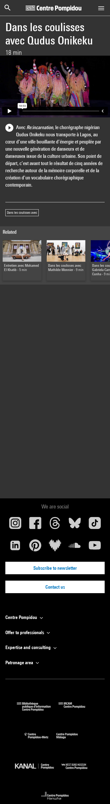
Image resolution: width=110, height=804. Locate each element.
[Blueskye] (75, 525)
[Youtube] (95, 547)
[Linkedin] (15, 547)
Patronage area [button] (19, 662)
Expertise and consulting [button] (28, 647)
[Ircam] (75, 709)
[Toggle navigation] (101, 8)
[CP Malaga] (71, 740)
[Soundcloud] (75, 547)
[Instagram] (15, 525)
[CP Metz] (40, 740)
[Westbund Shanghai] (78, 770)
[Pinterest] (35, 547)
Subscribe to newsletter (55, 568)
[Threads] (55, 525)
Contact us (55, 587)
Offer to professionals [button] (25, 632)
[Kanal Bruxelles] (38, 770)
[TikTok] (95, 525)
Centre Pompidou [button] (21, 617)
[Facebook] (35, 525)
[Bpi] (37, 709)
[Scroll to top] (97, 791)
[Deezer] (55, 547)
